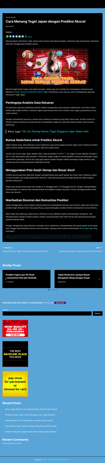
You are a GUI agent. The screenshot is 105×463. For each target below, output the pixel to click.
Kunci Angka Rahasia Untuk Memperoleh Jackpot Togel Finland (31, 409)
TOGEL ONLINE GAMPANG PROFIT (78, 237)
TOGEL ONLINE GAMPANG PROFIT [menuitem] (28, 92)
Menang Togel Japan (14, 237)
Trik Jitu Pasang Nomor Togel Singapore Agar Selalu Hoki (55, 131)
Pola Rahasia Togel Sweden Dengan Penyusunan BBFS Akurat (30, 426)
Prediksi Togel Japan (31, 237)
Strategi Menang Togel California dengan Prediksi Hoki (24, 249)
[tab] (48, 289)
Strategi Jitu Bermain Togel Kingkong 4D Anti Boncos (81, 249)
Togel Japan (45, 237)
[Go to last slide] (5, 279)
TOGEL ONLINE (10, 17)
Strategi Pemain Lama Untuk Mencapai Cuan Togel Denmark (30, 415)
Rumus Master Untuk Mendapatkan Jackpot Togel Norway (29, 420)
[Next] (99, 279)
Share (30, 37)
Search (5, 310)
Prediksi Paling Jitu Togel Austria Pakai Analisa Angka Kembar (30, 432)
